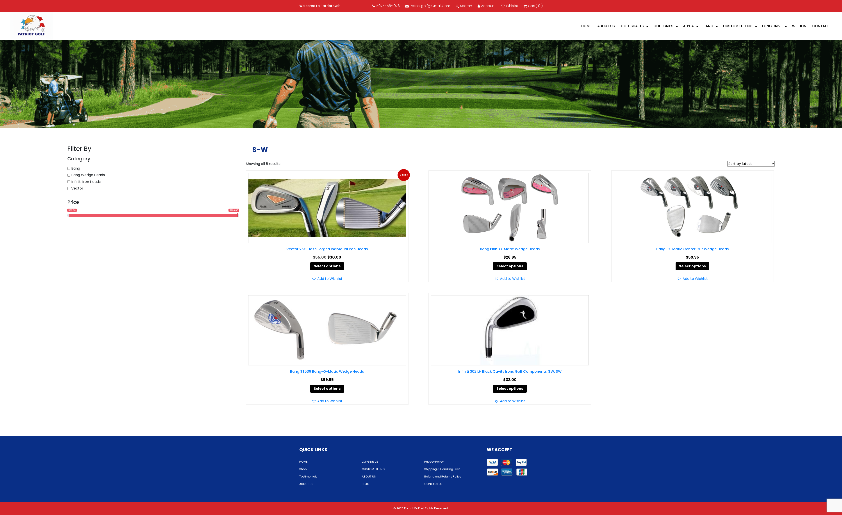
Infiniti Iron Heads (86, 181)
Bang (708, 26)
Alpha (688, 26)
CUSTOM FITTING (738, 26)
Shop (303, 469)
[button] (327, 278)
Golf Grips (663, 26)
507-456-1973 (388, 5)
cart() (535, 5)
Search (466, 5)
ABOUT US (606, 26)
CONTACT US (433, 484)
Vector (77, 188)
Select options (327, 266)
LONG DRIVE (772, 26)
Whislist (512, 5)
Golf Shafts (632, 26)
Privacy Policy (434, 462)
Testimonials (308, 476)
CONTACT (821, 26)
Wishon (799, 26)
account (488, 5)
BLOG (365, 484)
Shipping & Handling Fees (442, 469)
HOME (586, 26)
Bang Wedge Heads (88, 174)
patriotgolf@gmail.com (430, 5)
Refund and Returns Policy (442, 476)
